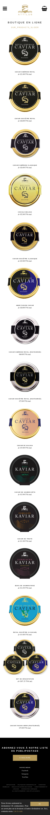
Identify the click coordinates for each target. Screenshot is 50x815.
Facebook (25, 770)
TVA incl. (25, 73)
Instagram (25, 774)
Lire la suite (18, 811)
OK (40, 804)
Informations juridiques (29, 789)
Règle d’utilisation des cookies (22, 786)
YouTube (25, 777)
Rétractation (10, 784)
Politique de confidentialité (27, 784)
